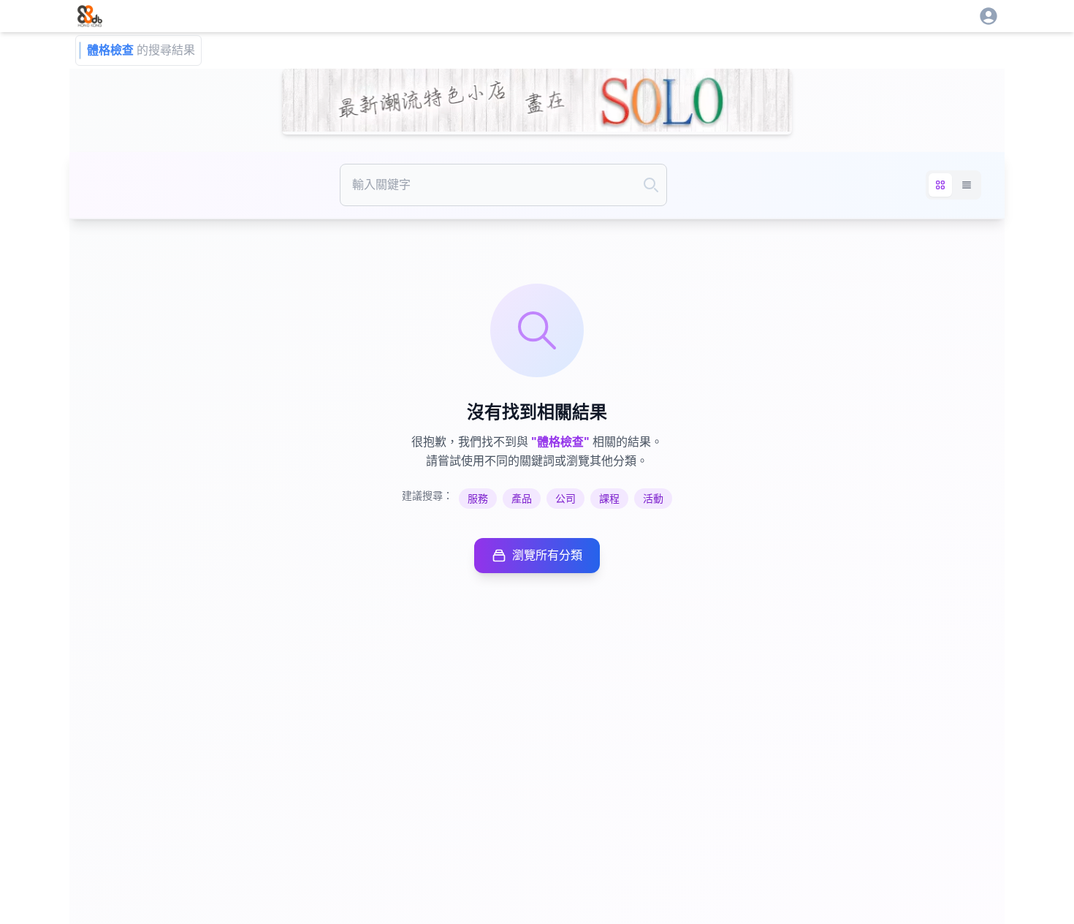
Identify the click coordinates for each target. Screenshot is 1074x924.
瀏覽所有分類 (547, 555)
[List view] (966, 185)
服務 (478, 498)
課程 (609, 498)
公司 (565, 498)
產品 (521, 498)
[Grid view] (940, 185)
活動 (653, 498)
